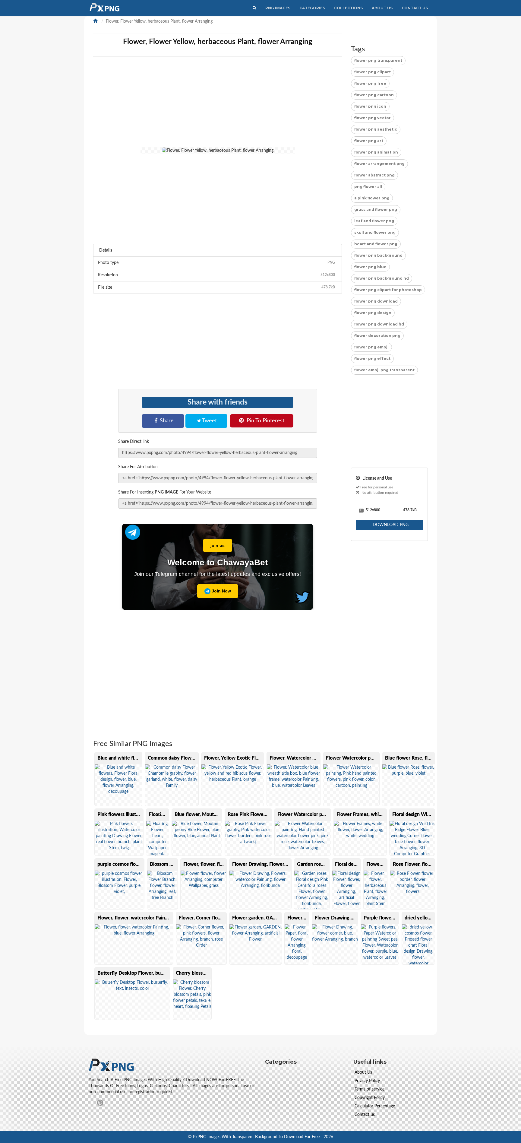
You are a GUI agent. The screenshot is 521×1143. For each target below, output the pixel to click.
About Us (382, 8)
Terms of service (369, 1089)
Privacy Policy (367, 1081)
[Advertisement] (274, 105)
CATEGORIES (312, 8)
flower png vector (372, 118)
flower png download (376, 301)
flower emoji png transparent (384, 370)
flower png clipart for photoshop (388, 289)
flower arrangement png (379, 163)
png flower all (368, 186)
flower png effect (372, 358)
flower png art (368, 140)
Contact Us (415, 8)
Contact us (365, 1115)
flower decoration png (377, 335)
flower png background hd (381, 278)
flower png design (372, 312)
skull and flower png (375, 232)
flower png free (370, 83)
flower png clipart (372, 72)
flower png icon (370, 106)
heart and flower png (375, 244)
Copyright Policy (370, 1098)
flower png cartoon (374, 95)
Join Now (220, 591)
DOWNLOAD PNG (390, 525)
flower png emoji (371, 347)
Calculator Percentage (375, 1106)
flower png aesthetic (375, 129)
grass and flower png (375, 209)
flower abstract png (374, 175)
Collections (348, 8)
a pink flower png (372, 198)
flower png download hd (379, 324)
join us (217, 545)
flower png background (378, 255)
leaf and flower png (374, 221)
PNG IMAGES (277, 8)
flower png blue (370, 267)
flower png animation (376, 152)
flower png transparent (378, 60)
